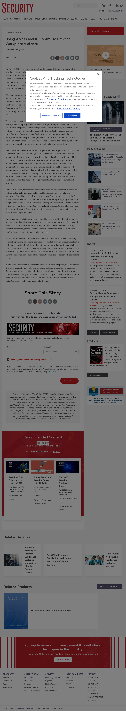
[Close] (98, 74)
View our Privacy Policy (68, 108)
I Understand (72, 116)
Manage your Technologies (51, 116)
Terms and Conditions (57, 99)
